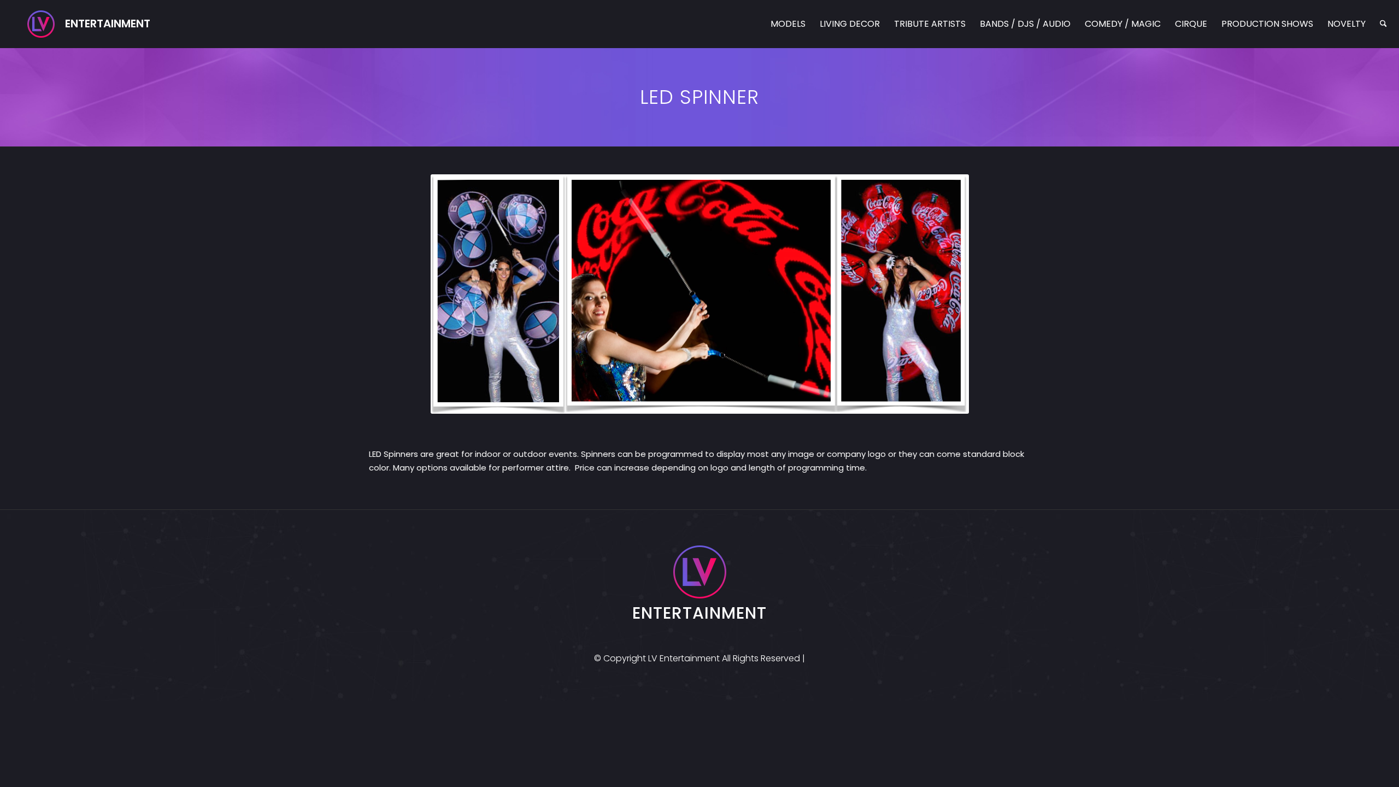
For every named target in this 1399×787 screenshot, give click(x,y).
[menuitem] (788, 24)
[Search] (1383, 24)
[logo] (88, 24)
